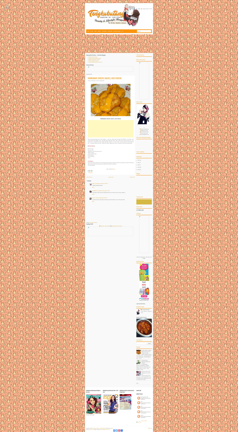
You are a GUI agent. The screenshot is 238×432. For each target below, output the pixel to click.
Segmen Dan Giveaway (117, 31)
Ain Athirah (94, 190)
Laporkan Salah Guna (140, 303)
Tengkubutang (146, 309)
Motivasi (99, 31)
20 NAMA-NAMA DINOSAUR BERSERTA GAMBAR (145, 361)
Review (95, 31)
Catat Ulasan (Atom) (93, 222)
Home (88, 31)
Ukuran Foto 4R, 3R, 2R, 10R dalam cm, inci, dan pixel (145, 373)
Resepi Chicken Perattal (93, 57)
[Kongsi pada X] (90, 170)
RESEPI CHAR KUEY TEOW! (94, 59)
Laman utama (111, 177)
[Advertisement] (119, 43)
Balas (93, 187)
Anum (93, 183)
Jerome (142, 415)
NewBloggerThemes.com (105, 429)
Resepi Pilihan (110, 31)
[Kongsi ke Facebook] (91, 170)
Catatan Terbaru (89, 177)
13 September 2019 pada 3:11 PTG (103, 190)
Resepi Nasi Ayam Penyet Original (95, 58)
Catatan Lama (132, 177)
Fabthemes (92, 429)
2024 (139, 164)
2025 (139, 162)
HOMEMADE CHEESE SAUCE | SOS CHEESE (105, 78)
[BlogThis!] (89, 170)
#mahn (114, 169)
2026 (139, 160)
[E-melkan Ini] (88, 170)
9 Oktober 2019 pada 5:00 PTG (101, 197)
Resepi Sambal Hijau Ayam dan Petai (95, 62)
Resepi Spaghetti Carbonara (94, 60)
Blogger (144, 258)
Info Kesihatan (104, 31)
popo (141, 401)
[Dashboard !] (7, 12)
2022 (139, 169)
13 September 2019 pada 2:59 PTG (101, 183)
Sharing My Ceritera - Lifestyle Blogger (98, 428)
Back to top (150, 428)
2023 (139, 167)
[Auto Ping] (138, 422)
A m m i (94, 197)
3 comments (90, 172)
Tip (122, 31)
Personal (91, 31)
